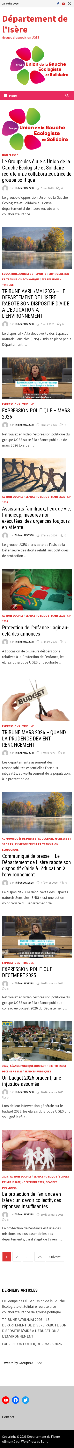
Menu (13, 95)
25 (40, 1256)
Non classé (10, 155)
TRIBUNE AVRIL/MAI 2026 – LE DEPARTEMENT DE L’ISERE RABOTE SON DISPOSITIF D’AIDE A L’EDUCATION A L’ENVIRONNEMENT (35, 303)
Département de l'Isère (35, 24)
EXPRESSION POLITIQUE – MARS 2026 (32, 1343)
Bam (44, 1441)
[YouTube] (64, 3)
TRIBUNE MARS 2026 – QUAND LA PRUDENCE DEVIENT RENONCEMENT (34, 739)
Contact (8, 1416)
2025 (5, 1066)
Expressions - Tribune (18, 404)
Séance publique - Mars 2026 (45, 497)
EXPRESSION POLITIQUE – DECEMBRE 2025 (29, 972)
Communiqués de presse (19, 838)
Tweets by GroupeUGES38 (22, 1362)
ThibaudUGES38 (24, 188)
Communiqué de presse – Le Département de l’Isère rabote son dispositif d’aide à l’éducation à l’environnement (36, 865)
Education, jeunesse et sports (24, 274)
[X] (69, 3)
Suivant (55, 1256)
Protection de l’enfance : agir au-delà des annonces (35, 631)
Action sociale (12, 497)
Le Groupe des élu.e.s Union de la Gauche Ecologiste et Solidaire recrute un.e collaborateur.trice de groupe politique (36, 171)
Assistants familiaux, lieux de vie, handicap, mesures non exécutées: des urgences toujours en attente (36, 518)
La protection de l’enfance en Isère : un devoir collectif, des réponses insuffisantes (31, 1200)
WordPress (28, 1441)
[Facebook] (58, 3)
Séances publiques (37, 1071)
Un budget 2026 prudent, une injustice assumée (31, 1081)
